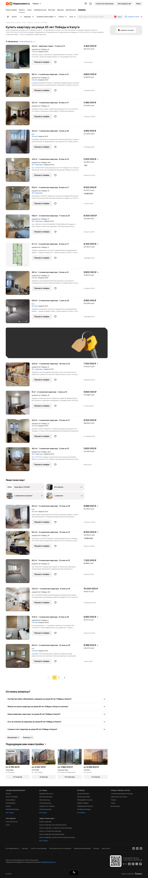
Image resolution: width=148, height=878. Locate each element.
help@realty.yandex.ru (48, 862)
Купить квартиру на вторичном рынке (52, 825)
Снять (8, 825)
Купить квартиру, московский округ (52, 834)
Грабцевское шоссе (46, 793)
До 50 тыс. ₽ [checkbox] (29, 346)
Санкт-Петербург (12, 797)
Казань (8, 806)
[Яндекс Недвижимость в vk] (133, 848)
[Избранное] (86, 4)
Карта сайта (106, 848)
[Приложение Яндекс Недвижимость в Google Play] (133, 864)
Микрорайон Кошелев (85, 806)
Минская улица (44, 800)
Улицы (113, 803)
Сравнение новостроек (119, 797)
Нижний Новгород (12, 809)
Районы (113, 800)
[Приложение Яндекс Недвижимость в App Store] (129, 864)
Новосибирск (10, 800)
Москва (8, 793)
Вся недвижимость (12, 848)
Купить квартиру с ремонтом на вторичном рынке (57, 837)
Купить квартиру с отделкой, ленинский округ (55, 828)
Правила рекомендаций (82, 848)
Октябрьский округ (84, 809)
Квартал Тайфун (83, 803)
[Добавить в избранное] (55, 62)
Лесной (34, 51)
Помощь (96, 848)
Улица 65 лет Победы (46, 806)
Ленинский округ (83, 793)
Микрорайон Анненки (85, 800)
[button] (90, 4)
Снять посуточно (12, 822)
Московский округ (83, 797)
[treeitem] (12, 10)
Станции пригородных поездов (122, 793)
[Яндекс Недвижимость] (18, 3)
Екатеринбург (11, 803)
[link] (138, 4)
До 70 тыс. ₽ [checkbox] (44, 346)
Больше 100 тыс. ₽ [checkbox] (17, 352)
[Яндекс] (138, 874)
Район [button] (119, 17)
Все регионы (115, 806)
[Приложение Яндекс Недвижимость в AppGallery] (136, 864)
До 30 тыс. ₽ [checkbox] (15, 346)
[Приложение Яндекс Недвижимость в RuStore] (140, 864)
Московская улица (45, 797)
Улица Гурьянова (45, 809)
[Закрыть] (141, 17)
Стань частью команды (38, 848)
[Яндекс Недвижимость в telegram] (141, 848)
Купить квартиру (45, 822)
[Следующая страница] (64, 677)
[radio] (59, 677)
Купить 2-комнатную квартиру (50, 831)
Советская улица (45, 803)
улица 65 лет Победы (39, 49)
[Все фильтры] (8, 17)
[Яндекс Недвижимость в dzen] (137, 848)
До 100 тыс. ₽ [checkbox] (58, 346)
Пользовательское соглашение (60, 848)
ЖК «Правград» (37, 165)
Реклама (25, 848)
